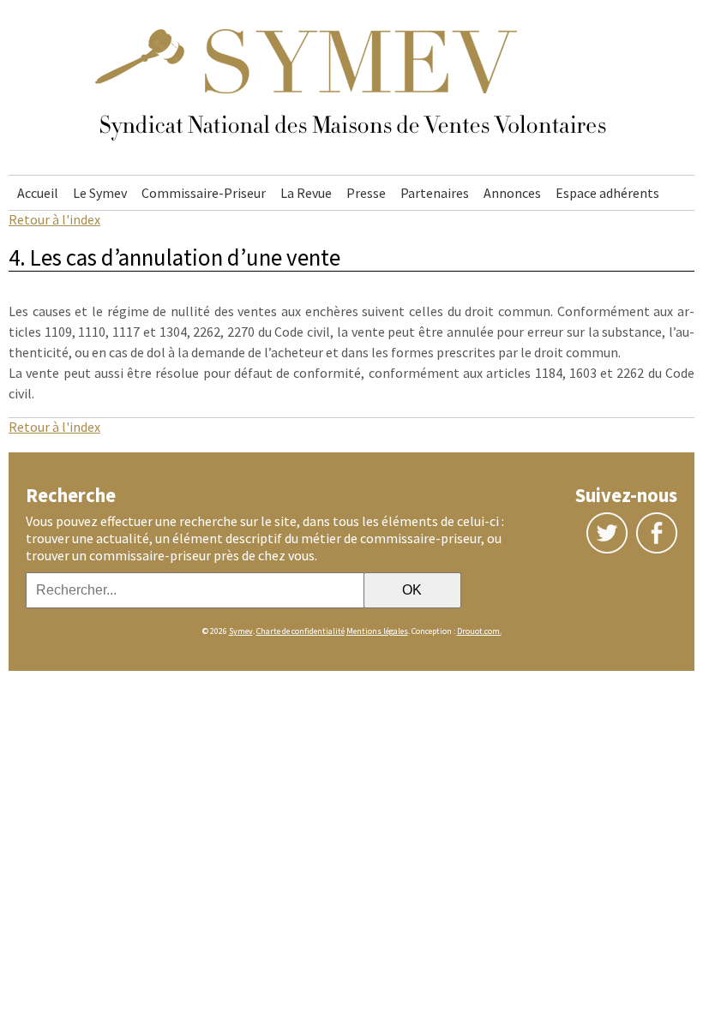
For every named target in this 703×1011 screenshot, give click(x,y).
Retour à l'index (54, 219)
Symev (241, 631)
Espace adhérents (607, 192)
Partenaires (434, 192)
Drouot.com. (479, 631)
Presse (366, 192)
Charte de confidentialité (300, 631)
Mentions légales (377, 631)
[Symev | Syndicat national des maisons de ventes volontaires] (351, 166)
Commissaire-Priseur (203, 192)
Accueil (37, 192)
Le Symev (100, 192)
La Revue (306, 192)
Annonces (512, 192)
